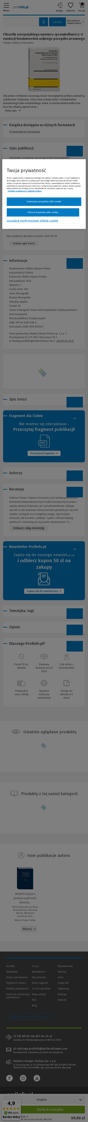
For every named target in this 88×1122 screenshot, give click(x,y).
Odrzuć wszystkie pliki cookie (42, 212)
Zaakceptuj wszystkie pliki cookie (44, 201)
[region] (44, 194)
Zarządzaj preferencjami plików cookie (32, 220)
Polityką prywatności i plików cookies (25, 191)
